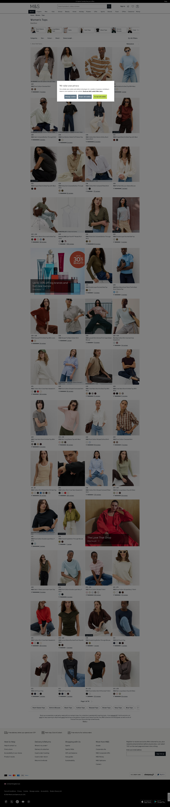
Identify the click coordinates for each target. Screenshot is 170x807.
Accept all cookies (100, 96)
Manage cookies (70, 96)
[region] (85, 91)
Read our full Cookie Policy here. (93, 91)
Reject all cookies (85, 96)
